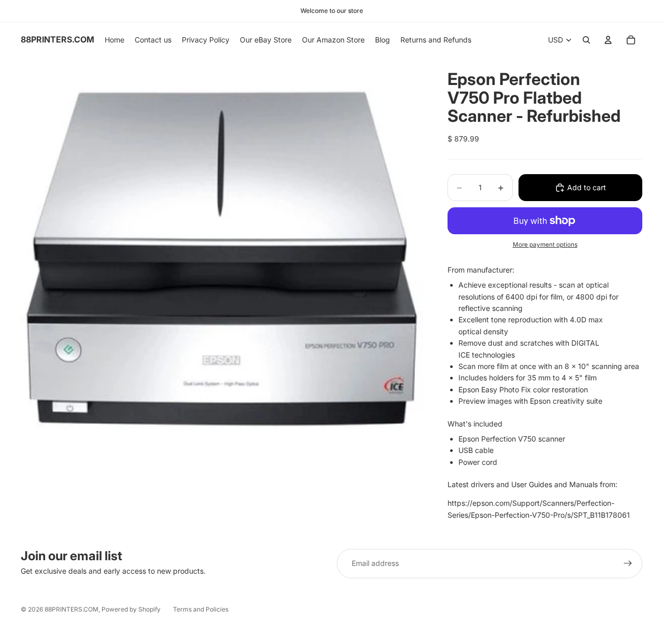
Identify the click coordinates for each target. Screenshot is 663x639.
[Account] (608, 40)
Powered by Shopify (131, 609)
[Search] (586, 40)
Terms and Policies (200, 609)
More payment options (545, 244)
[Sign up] (628, 563)
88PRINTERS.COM (71, 609)
